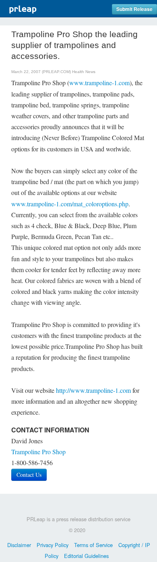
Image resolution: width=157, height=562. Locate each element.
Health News (83, 71)
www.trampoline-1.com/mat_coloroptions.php (69, 203)
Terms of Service (93, 545)
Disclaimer (19, 545)
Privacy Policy (52, 545)
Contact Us (29, 474)
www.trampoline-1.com (99, 82)
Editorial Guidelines (86, 556)
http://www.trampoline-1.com (93, 390)
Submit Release (134, 9)
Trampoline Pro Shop (38, 451)
